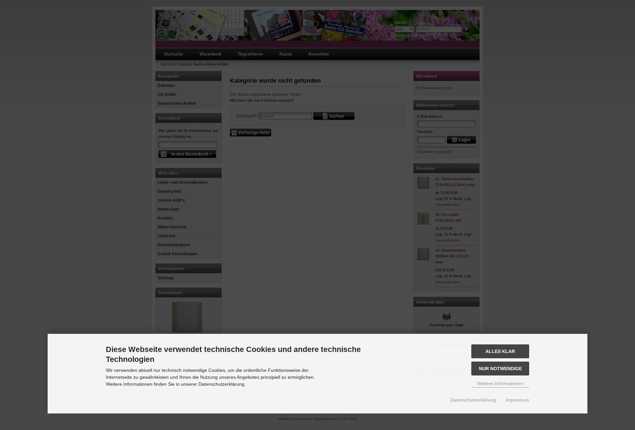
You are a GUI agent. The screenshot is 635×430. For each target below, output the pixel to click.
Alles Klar (500, 351)
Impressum (517, 400)
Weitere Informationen (500, 383)
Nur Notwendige (500, 368)
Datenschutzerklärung (473, 400)
